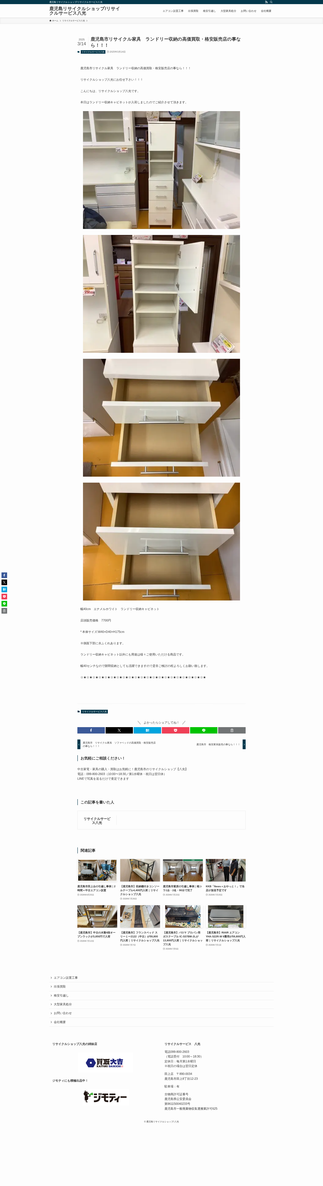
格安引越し (61, 995)
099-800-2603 (179, 1051)
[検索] (271, 2)
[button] (91, 730)
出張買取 (60, 986)
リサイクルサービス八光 (93, 52)
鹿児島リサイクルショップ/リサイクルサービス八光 (84, 10)
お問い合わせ (63, 1013)
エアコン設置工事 (66, 977)
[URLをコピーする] (232, 730)
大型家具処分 (63, 1004)
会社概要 (60, 1022)
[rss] (266, 2)
